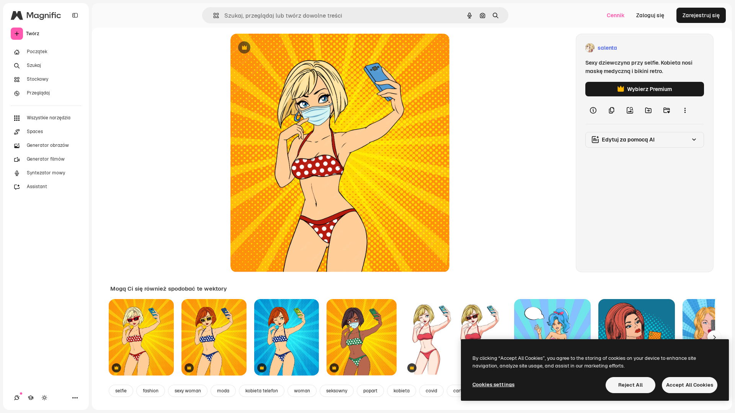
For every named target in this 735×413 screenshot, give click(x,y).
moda (223, 391)
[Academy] (30, 398)
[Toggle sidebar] (75, 15)
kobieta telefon (261, 391)
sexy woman (188, 391)
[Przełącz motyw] (44, 398)
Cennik (616, 15)
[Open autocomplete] (213, 15)
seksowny (336, 391)
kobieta (402, 391)
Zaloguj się (650, 15)
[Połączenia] (17, 398)
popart (370, 391)
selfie (121, 391)
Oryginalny (283, 48)
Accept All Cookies (689, 385)
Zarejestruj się (701, 15)
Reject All (630, 385)
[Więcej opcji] (685, 110)
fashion (150, 391)
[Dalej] (714, 337)
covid (431, 391)
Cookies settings (493, 384)
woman (302, 391)
